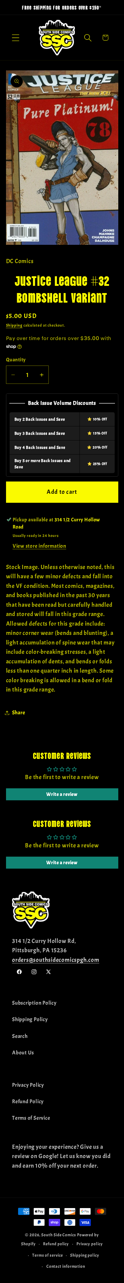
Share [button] (18, 712)
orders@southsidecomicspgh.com (55, 960)
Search (20, 1036)
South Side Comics (58, 1234)
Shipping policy (84, 1255)
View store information (39, 546)
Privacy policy (89, 1243)
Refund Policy (28, 1101)
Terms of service (47, 1255)
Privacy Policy (28, 1085)
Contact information (65, 1266)
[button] (15, 37)
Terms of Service (31, 1118)
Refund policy (56, 1243)
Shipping (14, 325)
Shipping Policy (30, 1019)
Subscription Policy (34, 1003)
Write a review (62, 794)
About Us (23, 1052)
